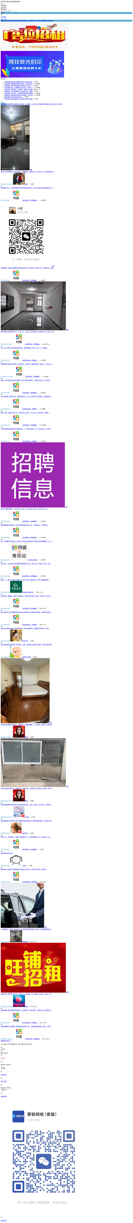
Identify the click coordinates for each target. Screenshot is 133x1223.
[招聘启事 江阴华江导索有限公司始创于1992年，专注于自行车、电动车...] (1, 867)
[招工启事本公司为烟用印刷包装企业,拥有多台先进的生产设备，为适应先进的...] (1, 610)
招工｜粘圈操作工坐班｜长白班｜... (22, 87)
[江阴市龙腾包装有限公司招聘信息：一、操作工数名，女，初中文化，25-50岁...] (1, 427)
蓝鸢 (26, 1006)
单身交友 (53, 104)
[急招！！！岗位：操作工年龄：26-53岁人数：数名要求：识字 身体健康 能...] (1, 578)
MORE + (3, 78)
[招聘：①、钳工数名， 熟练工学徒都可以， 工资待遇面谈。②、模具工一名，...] (1, 835)
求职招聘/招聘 (5, 200)
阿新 (26, 184)
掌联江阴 (14, 1044)
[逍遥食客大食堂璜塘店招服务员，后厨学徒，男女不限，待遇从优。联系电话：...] (1, 1008)
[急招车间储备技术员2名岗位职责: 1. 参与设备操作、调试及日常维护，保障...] (1, 626)
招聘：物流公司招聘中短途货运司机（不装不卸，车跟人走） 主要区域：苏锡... (27, 268)
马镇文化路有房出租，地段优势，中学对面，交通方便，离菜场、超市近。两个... (26, 788)
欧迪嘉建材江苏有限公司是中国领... (22, 99)
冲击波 (24, 865)
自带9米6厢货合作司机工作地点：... (22, 85)
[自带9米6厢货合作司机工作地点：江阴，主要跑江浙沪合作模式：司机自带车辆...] (1, 643)
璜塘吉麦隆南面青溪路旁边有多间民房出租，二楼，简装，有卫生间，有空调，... (26, 804)
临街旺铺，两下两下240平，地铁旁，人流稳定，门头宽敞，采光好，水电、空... (26, 994)
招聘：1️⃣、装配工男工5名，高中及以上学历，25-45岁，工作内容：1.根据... (25, 412)
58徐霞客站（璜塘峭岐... (30, 200)
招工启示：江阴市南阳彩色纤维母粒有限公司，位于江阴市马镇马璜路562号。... (28, 188)
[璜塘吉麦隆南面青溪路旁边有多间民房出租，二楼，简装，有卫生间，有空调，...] (1, 803)
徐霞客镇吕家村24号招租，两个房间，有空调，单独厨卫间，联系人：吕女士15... (26, 364)
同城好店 (7, 20)
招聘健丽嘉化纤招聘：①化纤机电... (22, 83)
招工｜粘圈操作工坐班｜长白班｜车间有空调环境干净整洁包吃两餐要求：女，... (26, 541)
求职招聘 (13, 20)
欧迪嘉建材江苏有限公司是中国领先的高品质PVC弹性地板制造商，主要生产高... (26, 821)
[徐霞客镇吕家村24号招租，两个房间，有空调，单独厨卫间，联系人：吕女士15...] (1, 362)
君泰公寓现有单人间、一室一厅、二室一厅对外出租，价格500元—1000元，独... (28, 331)
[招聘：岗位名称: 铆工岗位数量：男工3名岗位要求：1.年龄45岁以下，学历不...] (1, 378)
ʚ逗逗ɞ (27, 817)
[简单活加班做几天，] (1, 851)
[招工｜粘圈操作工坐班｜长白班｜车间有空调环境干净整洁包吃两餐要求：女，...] (1, 539)
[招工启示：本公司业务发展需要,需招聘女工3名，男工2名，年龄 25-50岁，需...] (1, 562)
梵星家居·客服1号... (28, 592)
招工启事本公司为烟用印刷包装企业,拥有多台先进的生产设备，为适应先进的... (26, 612)
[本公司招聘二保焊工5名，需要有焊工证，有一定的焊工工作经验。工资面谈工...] (1, 394)
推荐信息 (4, 104)
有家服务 (25, 941)
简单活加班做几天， (17, 97)
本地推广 (25, 20)
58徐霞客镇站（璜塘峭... (30, 360)
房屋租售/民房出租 (7, 184)
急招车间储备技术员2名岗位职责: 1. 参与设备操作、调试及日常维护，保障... (25, 628)
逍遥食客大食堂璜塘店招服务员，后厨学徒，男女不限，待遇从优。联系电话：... (26, 1010)
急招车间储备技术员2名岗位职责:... (22, 82)
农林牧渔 (50, 20)
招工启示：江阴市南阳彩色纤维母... (22, 93)
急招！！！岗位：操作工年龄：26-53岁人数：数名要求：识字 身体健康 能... (25, 580)
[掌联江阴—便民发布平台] (1, 3)
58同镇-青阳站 (32, 560)
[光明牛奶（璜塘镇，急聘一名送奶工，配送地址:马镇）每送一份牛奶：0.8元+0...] (1, 594)
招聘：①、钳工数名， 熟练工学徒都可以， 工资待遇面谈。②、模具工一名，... (26, 837)
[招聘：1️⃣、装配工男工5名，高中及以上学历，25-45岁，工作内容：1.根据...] (1, 411)
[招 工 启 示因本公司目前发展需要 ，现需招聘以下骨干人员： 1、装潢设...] (1, 346)
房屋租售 (19, 20)
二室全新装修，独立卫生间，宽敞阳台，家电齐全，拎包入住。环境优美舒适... (27, 171)
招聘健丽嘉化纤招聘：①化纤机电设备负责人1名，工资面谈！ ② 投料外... (24, 525)
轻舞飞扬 (25, 833)
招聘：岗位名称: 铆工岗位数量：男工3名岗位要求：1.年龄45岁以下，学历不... (26, 380)
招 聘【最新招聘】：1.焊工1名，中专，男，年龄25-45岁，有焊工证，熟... (24, 509)
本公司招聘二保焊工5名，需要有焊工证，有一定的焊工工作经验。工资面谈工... (26, 396)
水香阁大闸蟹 (26, 657)
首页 (2, 20)
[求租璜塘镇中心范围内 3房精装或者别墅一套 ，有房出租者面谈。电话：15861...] (1, 1024)
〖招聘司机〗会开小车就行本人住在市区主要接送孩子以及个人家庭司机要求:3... (26, 929)
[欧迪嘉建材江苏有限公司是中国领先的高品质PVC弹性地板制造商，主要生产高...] (1, 819)
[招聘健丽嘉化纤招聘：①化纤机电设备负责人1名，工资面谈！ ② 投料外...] (1, 523)
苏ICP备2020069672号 (25, 1044)
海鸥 (26, 737)
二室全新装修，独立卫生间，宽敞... (22, 91)
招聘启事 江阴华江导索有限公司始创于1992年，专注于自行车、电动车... (24, 869)
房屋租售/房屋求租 (7, 737)
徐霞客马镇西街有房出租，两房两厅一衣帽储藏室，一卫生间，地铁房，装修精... (26, 724)
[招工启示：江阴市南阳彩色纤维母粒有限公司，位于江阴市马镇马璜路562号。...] (1, 186)
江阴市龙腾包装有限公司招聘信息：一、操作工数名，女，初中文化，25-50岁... (26, 429)
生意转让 (31, 20)
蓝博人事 (25, 641)
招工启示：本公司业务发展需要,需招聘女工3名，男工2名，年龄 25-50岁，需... (26, 563)
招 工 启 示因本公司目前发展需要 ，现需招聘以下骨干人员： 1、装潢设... (24, 348)
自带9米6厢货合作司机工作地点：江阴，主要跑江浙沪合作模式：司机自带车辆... (26, 644)
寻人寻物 (59, 104)
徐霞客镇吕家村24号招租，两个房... (22, 95)
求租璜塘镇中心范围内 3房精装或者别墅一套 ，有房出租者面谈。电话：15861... (26, 1026)
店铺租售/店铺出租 (7, 1006)
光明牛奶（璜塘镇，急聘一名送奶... (22, 89)
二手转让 (38, 20)
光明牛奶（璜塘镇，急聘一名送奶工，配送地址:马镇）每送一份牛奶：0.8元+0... (26, 596)
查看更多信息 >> (6, 1041)
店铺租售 (44, 20)
